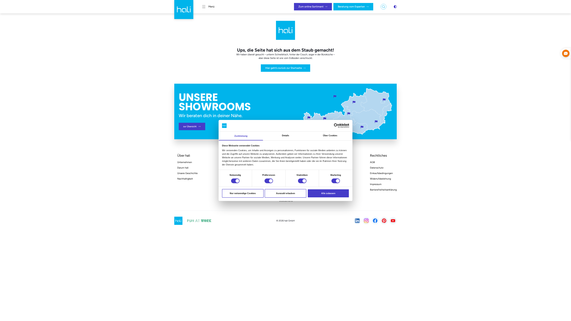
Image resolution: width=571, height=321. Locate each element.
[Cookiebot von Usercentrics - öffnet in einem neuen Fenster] (336, 125)
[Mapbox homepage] (7, 302)
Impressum (376, 184)
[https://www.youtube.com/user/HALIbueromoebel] (393, 220)
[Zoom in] (563, 288)
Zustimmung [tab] (241, 136)
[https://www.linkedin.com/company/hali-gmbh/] (357, 220)
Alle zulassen (328, 193)
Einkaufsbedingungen (381, 173)
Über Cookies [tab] (330, 135)
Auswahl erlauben (285, 193)
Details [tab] (285, 135)
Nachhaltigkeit (185, 178)
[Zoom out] (563, 297)
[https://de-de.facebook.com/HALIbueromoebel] (375, 220)
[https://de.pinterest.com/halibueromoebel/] (384, 220)
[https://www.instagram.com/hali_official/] (366, 220)
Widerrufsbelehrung (380, 178)
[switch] (269, 180)
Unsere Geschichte (187, 173)
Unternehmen (184, 162)
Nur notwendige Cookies (243, 193)
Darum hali (183, 167)
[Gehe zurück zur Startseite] (183, 6)
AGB (372, 162)
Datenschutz (376, 167)
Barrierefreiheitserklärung (383, 189)
